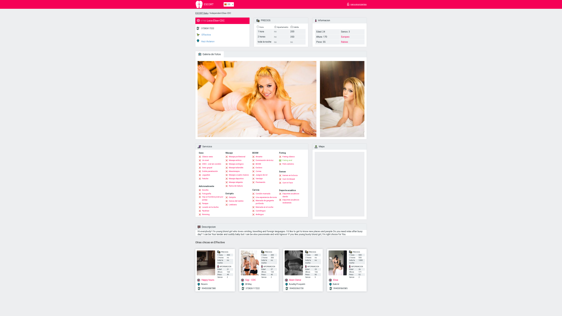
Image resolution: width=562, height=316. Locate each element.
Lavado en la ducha (210, 207)
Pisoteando (260, 182)
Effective (206, 34)
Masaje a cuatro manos (239, 175)
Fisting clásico (288, 157)
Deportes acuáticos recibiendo (290, 201)
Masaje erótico (235, 160)
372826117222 (253, 288)
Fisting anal (287, 160)
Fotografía (206, 194)
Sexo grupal (207, 167)
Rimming (206, 214)
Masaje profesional (237, 157)
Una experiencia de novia (266, 197)
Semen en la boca (290, 175)
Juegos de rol (261, 175)
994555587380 (209, 288)
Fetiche (205, 178)
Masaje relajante (236, 182)
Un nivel (205, 160)
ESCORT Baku (201, 13)
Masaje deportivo (236, 178)
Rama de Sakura (236, 186)
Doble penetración (210, 171)
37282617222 (207, 28)
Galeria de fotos (211, 54)
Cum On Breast (288, 179)
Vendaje (259, 178)
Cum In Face (287, 183)
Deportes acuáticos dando (290, 195)
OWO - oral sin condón (211, 164)
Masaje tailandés (236, 167)
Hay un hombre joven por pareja (212, 198)
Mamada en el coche (264, 207)
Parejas (205, 203)
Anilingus (260, 214)
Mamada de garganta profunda (265, 202)
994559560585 (340, 288)
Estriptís (232, 197)
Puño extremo (288, 164)
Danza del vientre (236, 201)
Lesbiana (233, 204)
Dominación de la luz (264, 160)
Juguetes (206, 175)
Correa (258, 171)
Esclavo (259, 167)
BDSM (258, 164)
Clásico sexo (207, 157)
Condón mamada (263, 194)
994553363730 (296, 288)
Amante (259, 157)
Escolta (205, 190)
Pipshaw (205, 211)
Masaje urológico (236, 164)
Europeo (345, 36)
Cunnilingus (260, 211)
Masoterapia (234, 171)
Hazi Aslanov (208, 41)
